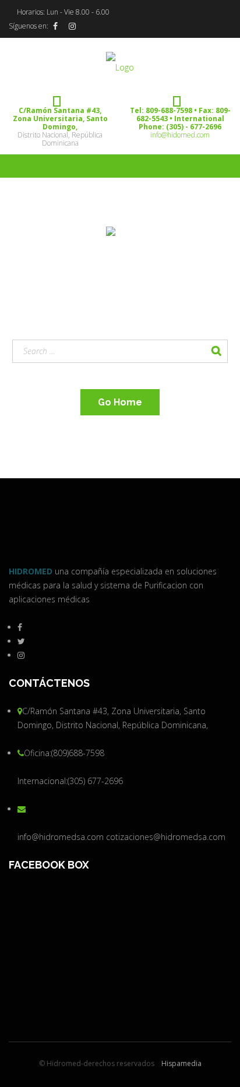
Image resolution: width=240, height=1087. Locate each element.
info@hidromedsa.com (60, 836)
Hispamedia (181, 1063)
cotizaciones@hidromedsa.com (165, 836)
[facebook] (55, 26)
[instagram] (72, 26)
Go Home (120, 402)
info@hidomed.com (180, 135)
